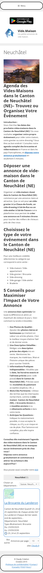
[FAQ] (23, 567)
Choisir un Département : (10, 484)
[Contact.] (34, 564)
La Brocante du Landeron (21, 503)
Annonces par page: (20, 541)
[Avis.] (28, 567)
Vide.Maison (27, 31)
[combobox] (29, 484)
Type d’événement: (13, 524)
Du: (6, 527)
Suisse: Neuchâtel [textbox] (28, 484)
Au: (6, 530)
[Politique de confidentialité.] (17, 564)
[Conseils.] (16, 567)
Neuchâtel (20, 477)
